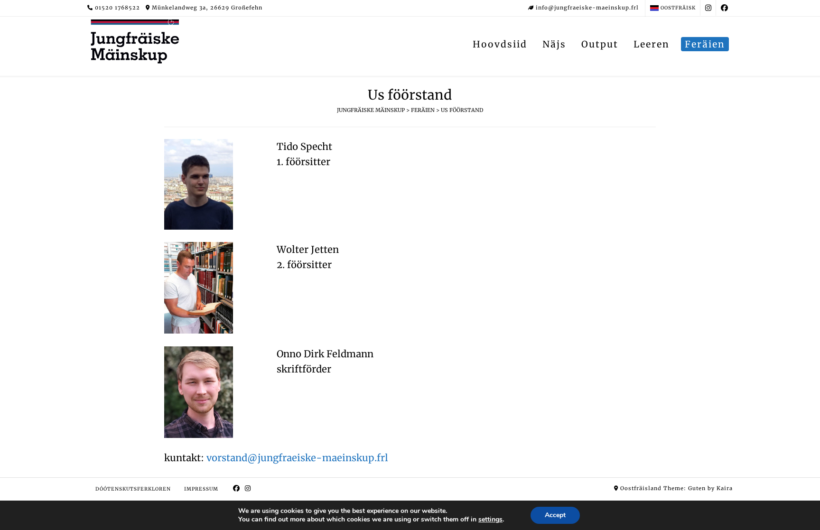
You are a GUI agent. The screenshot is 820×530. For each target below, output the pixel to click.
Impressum (201, 489)
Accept (555, 515)
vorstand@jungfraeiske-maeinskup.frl (297, 458)
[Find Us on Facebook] (724, 8)
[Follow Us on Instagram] (708, 8)
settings (490, 519)
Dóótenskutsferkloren (133, 489)
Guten (697, 488)
